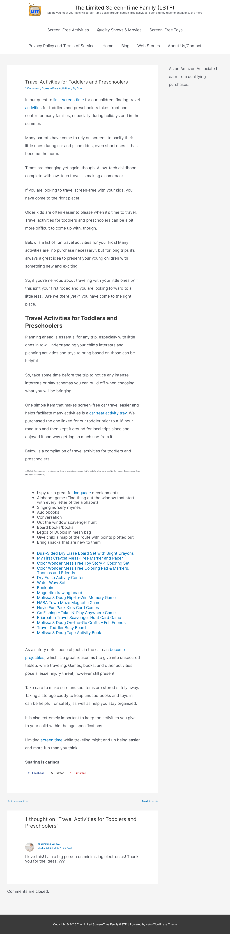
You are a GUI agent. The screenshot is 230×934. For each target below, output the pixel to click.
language (82, 492)
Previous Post (18, 801)
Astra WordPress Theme (161, 924)
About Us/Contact (184, 45)
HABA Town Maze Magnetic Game (68, 602)
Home (107, 45)
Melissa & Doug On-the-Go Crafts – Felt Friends (81, 622)
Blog (125, 45)
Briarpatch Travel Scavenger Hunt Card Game (79, 617)
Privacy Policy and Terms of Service (62, 45)
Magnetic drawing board (59, 592)
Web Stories (148, 45)
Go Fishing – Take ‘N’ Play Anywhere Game (76, 612)
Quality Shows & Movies (119, 30)
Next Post (150, 801)
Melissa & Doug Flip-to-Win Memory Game (76, 597)
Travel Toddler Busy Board (61, 627)
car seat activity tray (108, 413)
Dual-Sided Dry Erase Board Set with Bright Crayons (85, 553)
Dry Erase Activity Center (60, 577)
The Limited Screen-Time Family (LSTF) (124, 7)
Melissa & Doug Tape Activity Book (69, 632)
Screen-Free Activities (68, 30)
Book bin (45, 587)
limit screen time (68, 99)
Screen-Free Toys (166, 30)
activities (33, 107)
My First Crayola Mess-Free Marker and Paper (80, 558)
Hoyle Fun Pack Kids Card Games (68, 607)
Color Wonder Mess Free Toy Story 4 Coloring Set (83, 563)
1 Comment (32, 88)
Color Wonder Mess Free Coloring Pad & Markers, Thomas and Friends (83, 570)
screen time (52, 740)
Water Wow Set (51, 582)
